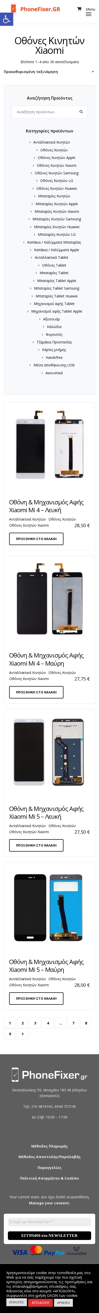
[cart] (79, 8)
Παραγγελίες (49, 1167)
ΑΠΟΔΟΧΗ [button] (40, 1302)
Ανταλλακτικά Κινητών (51, 142)
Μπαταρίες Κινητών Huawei (56, 226)
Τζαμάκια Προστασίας (54, 342)
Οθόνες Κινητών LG (56, 180)
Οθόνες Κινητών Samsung (56, 173)
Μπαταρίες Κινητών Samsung (56, 219)
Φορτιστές (54, 334)
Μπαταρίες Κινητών (54, 196)
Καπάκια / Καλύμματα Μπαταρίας (54, 242)
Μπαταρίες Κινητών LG (57, 234)
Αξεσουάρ (51, 319)
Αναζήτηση (81, 112)
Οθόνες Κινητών (54, 150)
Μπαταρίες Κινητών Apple (57, 203)
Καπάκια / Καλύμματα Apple (56, 249)
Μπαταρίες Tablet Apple (56, 280)
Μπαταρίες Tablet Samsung (56, 288)
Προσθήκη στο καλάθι (36, 538)
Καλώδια (54, 326)
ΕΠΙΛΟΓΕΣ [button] (16, 1302)
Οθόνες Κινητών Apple (56, 157)
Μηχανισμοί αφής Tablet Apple (56, 311)
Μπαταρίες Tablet (54, 272)
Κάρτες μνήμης (54, 349)
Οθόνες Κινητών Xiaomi (56, 165)
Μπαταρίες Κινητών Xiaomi (57, 211)
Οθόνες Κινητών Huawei (56, 188)
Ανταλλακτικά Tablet (51, 257)
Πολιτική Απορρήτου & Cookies (49, 1178)
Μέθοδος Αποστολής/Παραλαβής (50, 1156)
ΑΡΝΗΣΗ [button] (63, 1302)
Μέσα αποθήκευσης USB (54, 365)
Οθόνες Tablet (54, 265)
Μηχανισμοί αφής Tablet (54, 303)
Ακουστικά (54, 372)
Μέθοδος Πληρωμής (49, 1146)
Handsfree (54, 357)
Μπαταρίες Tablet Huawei (57, 296)
